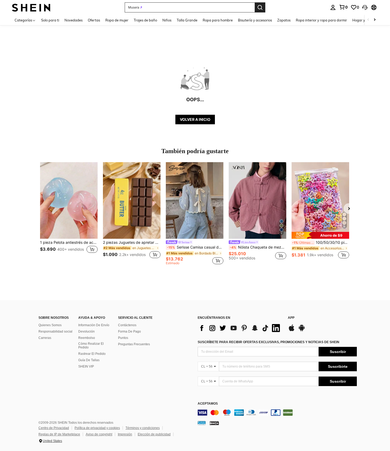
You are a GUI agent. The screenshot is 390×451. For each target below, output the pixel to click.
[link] (343, 7)
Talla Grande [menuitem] (187, 20)
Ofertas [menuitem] (94, 20)
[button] (365, 7)
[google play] (301, 330)
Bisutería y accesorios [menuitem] (255, 20)
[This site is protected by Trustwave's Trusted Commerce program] (202, 423)
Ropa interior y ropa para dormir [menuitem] (321, 20)
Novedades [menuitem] (73, 20)
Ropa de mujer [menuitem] (116, 20)
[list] (240, 328)
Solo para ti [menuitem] (50, 20)
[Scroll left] (368, 20)
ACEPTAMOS (208, 403)
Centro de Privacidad (53, 428)
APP (291, 318)
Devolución (86, 331)
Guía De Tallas (88, 360)
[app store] (291, 330)
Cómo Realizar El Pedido (91, 345)
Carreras (44, 338)
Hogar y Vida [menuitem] (362, 20)
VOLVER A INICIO (195, 119)
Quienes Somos (50, 325)
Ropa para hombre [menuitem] (218, 20)
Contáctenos (127, 325)
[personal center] (333, 7)
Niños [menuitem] (166, 20)
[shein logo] (31, 7)
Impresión (125, 434)
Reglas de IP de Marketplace (59, 434)
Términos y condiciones (142, 428)
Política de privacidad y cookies (97, 428)
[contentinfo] (277, 412)
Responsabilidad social (55, 331)
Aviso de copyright (99, 434)
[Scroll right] (374, 20)
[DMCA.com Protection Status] (214, 423)
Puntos (123, 338)
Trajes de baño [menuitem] (145, 20)
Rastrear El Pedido (92, 354)
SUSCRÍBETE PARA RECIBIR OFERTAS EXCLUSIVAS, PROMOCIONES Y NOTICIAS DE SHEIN (268, 342)
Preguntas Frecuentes (134, 344)
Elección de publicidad (154, 434)
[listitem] (69, 213)
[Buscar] (260, 7)
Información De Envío (93, 325)
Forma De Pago (129, 331)
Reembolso (86, 338)
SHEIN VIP (86, 366)
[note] (320, 235)
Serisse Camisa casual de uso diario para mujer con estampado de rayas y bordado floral (195, 247)
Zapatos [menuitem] (284, 20)
